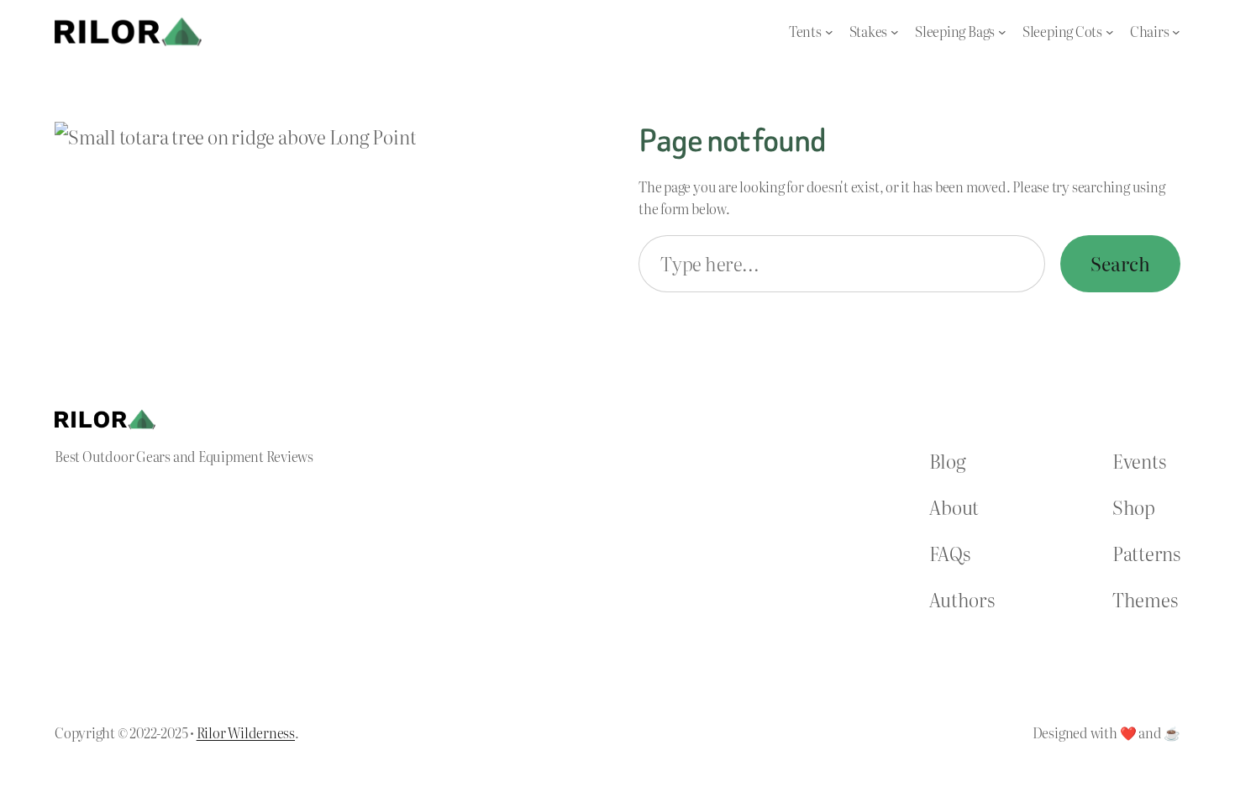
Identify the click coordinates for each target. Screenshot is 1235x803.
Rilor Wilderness (246, 732)
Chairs (1149, 31)
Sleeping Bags (955, 31)
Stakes (868, 31)
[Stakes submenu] (895, 32)
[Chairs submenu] (1176, 32)
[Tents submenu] (829, 32)
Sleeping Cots (1062, 31)
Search (1120, 263)
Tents (805, 31)
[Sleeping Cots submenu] (1110, 32)
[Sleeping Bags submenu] (1002, 32)
